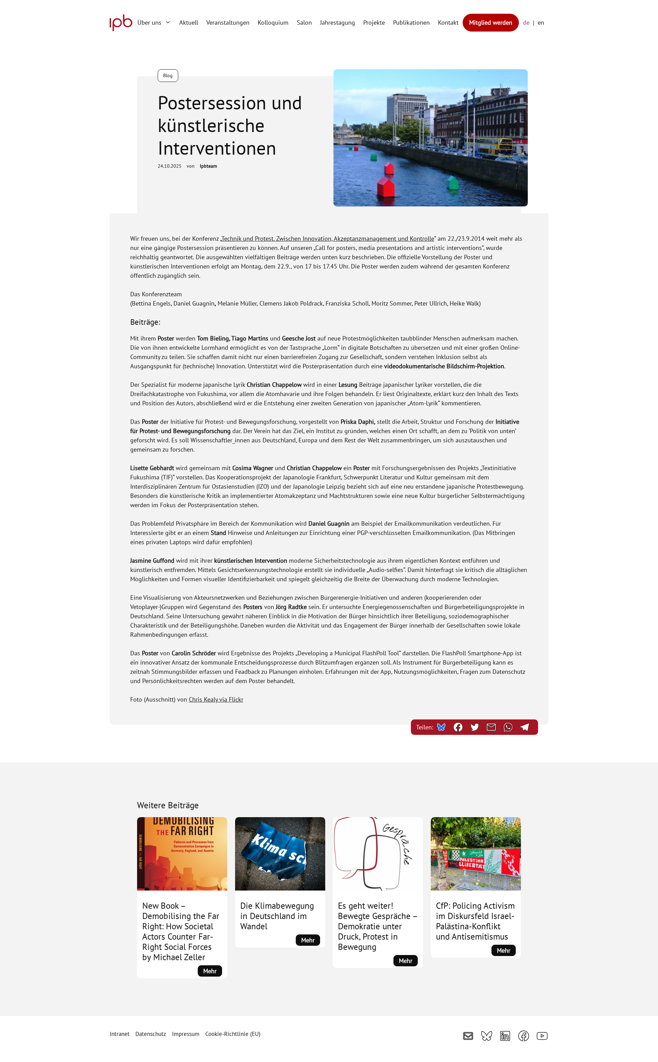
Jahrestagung (337, 22)
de (526, 22)
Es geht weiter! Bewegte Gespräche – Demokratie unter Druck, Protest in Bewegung (377, 926)
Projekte (374, 22)
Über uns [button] (149, 22)
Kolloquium (273, 22)
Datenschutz (150, 1034)
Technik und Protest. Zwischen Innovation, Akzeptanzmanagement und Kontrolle (327, 238)
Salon (304, 22)
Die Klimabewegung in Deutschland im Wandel (277, 915)
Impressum (185, 1034)
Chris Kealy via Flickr (216, 699)
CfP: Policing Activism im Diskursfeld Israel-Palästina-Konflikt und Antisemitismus (475, 921)
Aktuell (188, 22)
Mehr (212, 972)
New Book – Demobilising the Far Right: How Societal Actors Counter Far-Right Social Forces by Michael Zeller (180, 931)
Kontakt (448, 22)
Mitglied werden (490, 22)
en (541, 22)
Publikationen (411, 22)
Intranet (120, 1034)
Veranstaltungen (227, 22)
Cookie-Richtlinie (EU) (232, 1034)
